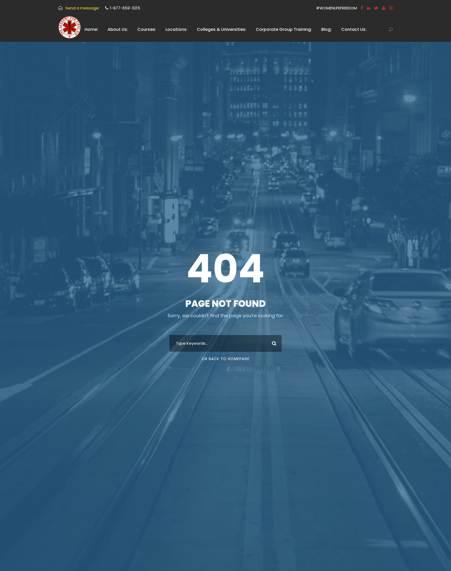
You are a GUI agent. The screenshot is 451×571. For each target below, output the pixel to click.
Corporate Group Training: (284, 29)
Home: (91, 29)
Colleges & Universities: (221, 29)
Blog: (326, 29)
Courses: (146, 29)
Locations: (176, 29)
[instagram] (391, 8)
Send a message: (82, 8)
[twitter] (376, 8)
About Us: (118, 29)
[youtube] (383, 8)
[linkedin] (368, 8)
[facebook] (362, 8)
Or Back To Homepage (226, 358)
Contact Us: (353, 29)
